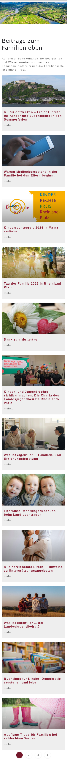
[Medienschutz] (33, 150)
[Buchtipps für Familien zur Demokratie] (33, 657)
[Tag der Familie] (33, 262)
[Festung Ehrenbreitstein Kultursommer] (33, 91)
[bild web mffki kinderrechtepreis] (33, 206)
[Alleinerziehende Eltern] (33, 545)
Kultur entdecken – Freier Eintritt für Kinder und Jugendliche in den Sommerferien (33, 116)
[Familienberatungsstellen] (33, 434)
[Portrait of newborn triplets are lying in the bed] (33, 490)
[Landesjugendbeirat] (33, 601)
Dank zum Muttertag (21, 339)
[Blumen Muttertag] (33, 318)
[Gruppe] (33, 370)
